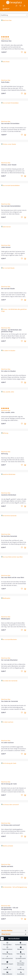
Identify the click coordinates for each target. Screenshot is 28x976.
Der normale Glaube (8, 288)
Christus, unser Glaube (8, 165)
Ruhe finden (5, 82)
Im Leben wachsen (7, 742)
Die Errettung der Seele (9, 784)
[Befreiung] (14, 440)
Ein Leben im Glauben (8, 371)
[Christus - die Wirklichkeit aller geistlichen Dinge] (14, 316)
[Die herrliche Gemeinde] (14, 522)
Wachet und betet (7, 866)
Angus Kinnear (5, 39)
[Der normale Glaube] (14, 275)
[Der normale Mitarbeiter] (14, 646)
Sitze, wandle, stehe (7, 412)
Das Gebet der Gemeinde (9, 701)
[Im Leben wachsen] (14, 729)
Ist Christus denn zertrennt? (10, 825)
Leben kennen (6, 247)
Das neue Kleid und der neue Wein (12, 577)
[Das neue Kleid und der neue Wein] (14, 563)
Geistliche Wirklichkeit (8, 495)
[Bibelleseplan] (14, 605)
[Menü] (3, 5)
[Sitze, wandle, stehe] (14, 398)
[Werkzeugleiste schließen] (2, 938)
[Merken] (21, 52)
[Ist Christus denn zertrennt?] (14, 811)
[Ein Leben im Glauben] (14, 357)
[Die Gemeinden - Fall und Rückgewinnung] (14, 894)
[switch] (7, 943)
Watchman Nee (6, 41)
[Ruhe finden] (14, 68)
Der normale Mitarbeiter (9, 660)
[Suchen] (16, 5)
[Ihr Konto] (24, 5)
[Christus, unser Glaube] (14, 151)
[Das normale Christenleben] (14, 109)
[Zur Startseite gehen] (14, 2)
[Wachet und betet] (14, 852)
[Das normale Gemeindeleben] (14, 192)
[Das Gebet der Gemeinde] (14, 687)
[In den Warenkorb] (25, 52)
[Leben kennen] (14, 233)
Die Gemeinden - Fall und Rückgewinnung (9, 908)
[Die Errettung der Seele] (14, 770)
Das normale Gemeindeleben (11, 206)
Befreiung (4, 454)
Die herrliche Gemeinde (9, 536)
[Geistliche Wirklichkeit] (14, 481)
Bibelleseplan (5, 619)
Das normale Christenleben (10, 123)
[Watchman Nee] (14, 27)
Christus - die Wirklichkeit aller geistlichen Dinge (11, 330)
